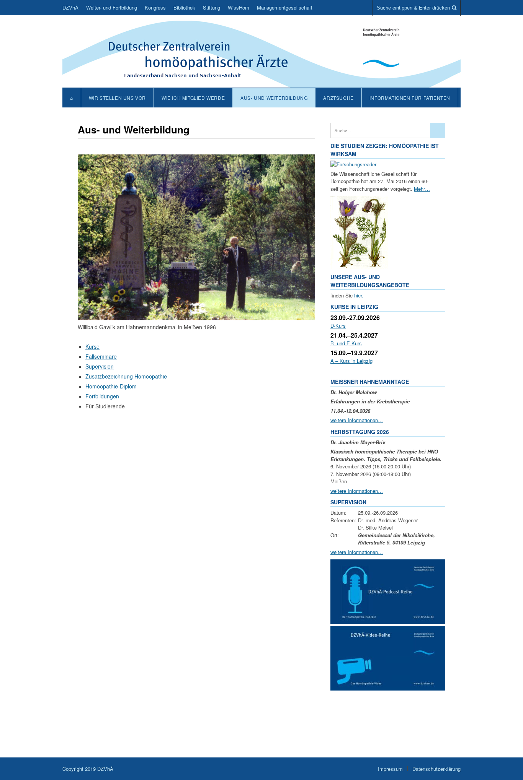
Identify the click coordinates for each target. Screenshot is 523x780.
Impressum (390, 768)
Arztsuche (338, 97)
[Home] (261, 83)
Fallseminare (101, 356)
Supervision (99, 366)
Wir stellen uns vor (117, 97)
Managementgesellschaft (284, 7)
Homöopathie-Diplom (111, 386)
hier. (358, 295)
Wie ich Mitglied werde (193, 97)
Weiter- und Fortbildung (111, 7)
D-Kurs (338, 325)
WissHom (238, 7)
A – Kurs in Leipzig (351, 360)
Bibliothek (184, 7)
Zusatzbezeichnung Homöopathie (126, 376)
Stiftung (211, 7)
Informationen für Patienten (409, 97)
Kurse (92, 346)
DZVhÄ (70, 7)
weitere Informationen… (356, 420)
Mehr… (422, 188)
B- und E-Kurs (346, 343)
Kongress (155, 7)
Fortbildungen (102, 396)
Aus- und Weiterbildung (273, 97)
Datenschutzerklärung (436, 768)
